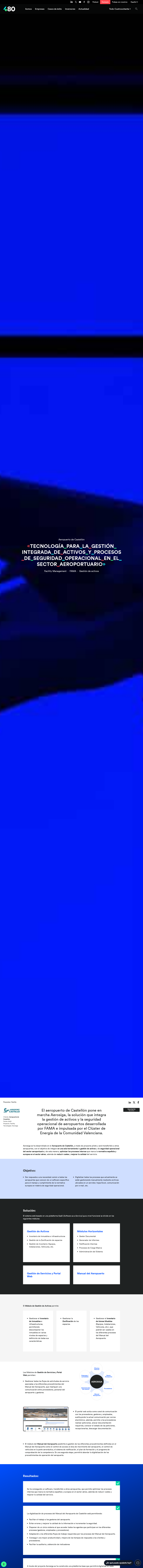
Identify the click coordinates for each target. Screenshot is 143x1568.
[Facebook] (138, 1102)
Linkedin (71, 2)
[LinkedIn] (129, 1102)
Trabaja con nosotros (119, 2)
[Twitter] (134, 1102)
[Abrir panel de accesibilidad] (3, 1564)
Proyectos (6, 1102)
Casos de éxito (55, 9)
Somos (28, 9)
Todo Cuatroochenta (119, 9)
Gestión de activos (89, 571)
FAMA (73, 571)
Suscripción (131, 1109)
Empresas (39, 9)
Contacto (105, 2)
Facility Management (55, 571)
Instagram (88, 2)
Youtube (80, 2)
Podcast (95, 2)
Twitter (75, 2)
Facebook (84, 2)
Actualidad (84, 9)
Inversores (70, 9)
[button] (136, 8)
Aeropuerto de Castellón (71, 539)
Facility (13, 1102)
